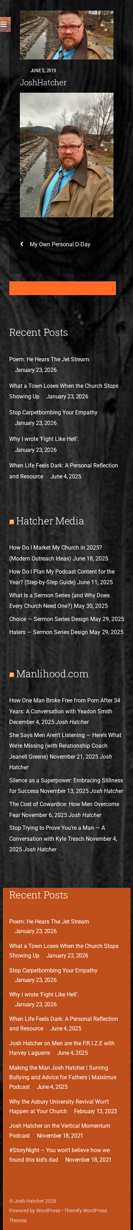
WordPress (48, 1210)
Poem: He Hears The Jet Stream (49, 359)
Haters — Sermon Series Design (48, 632)
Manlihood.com (52, 673)
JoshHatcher (43, 82)
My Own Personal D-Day (60, 244)
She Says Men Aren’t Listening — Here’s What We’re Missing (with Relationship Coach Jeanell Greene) (65, 746)
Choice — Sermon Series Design (49, 619)
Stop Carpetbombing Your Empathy (53, 412)
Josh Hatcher (29, 1201)
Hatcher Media (50, 520)
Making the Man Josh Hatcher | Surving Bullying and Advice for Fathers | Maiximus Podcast (62, 1077)
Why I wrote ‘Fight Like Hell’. (44, 439)
